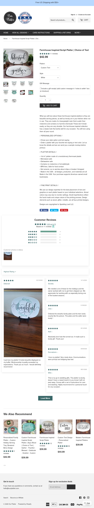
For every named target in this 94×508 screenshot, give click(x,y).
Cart (85, 20)
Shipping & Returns (62, 32)
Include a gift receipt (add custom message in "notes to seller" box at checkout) (64, 89)
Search (5, 498)
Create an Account (84, 15)
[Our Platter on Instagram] (88, 498)
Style (41, 73)
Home (5, 32)
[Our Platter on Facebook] (80, 498)
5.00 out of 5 (51, 224)
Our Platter (12, 504)
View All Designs (20, 32)
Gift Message (44, 83)
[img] (9, 280)
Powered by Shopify (24, 504)
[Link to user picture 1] (23, 322)
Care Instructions (41, 32)
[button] (45, 53)
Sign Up (71, 487)
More (77, 32)
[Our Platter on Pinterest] (84, 498)
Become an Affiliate (16, 498)
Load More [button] (45, 398)
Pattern (42, 63)
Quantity (43, 96)
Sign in (73, 15)
